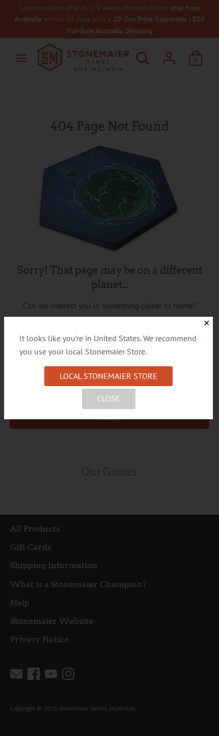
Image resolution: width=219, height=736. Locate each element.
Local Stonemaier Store (108, 376)
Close (108, 398)
